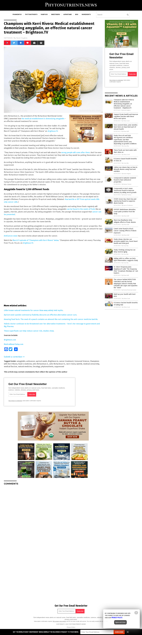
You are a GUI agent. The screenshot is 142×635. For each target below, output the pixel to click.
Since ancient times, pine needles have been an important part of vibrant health (125, 127)
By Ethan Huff (125, 131)
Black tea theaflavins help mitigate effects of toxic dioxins (125, 221)
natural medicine (25, 366)
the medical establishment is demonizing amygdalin (43, 119)
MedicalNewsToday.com (13, 344)
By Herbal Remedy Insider (129, 290)
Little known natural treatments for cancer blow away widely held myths (33, 310)
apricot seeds (41, 361)
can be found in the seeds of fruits (81, 209)
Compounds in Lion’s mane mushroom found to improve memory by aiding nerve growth (125, 190)
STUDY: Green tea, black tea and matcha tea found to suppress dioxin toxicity (125, 201)
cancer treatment (66, 361)
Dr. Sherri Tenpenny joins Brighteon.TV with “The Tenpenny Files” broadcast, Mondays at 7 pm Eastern (126, 270)
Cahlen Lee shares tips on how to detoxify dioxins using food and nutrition (125, 169)
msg (76, 14)
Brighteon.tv (53, 361)
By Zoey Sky (125, 146)
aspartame (67, 14)
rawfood (44, 14)
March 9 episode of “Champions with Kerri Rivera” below (36, 240)
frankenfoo (17, 14)
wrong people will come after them (75, 152)
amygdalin (21, 361)
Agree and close (120, 622)
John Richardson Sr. (57, 364)
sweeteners (55, 14)
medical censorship (91, 364)
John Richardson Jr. (40, 364)
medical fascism (10, 366)
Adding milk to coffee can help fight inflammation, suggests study (126, 259)
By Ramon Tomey (126, 184)
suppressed (59, 366)
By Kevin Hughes (126, 110)
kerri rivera (71, 364)
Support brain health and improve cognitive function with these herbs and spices (126, 116)
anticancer (30, 361)
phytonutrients (31, 14)
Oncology (36, 366)
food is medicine (25, 364)
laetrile (79, 364)
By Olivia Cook (126, 121)
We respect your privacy (59, 621)
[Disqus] (53, 515)
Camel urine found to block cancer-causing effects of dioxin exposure (125, 231)
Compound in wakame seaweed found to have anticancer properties (125, 180)
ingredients (86, 14)
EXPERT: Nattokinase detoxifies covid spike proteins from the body (125, 211)
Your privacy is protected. (15, 400)
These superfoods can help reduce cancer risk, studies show (29, 331)
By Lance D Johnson (127, 205)
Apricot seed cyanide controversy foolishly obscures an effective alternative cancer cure (40, 315)
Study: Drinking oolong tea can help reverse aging (124, 251)
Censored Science (81, 361)
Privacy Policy (71, 627)
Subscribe (119, 632)
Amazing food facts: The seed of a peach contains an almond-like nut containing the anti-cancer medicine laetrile (51, 319)
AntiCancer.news (10, 236)
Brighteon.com (10, 340)
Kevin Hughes (21, 38)
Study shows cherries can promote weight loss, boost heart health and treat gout (126, 241)
